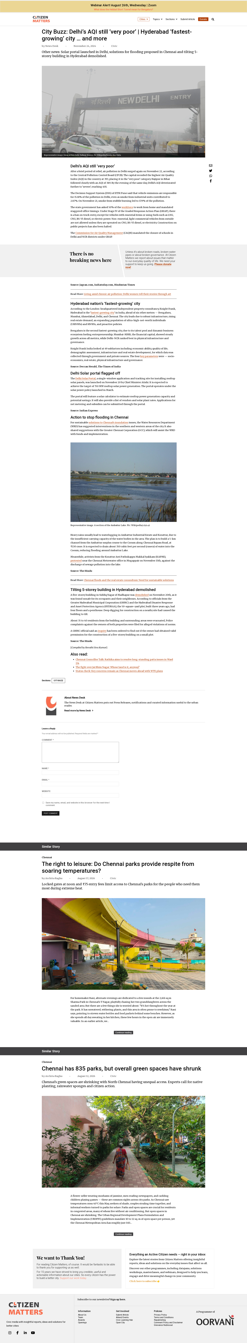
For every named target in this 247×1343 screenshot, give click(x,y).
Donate (203, 19)
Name (45, 768)
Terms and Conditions (164, 1317)
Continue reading (123, 1032)
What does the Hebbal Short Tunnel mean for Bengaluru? (123, 9)
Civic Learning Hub (124, 1320)
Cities (142, 19)
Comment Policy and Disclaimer (168, 1322)
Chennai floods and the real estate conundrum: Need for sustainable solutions (129, 580)
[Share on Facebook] (211, 181)
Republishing (160, 1320)
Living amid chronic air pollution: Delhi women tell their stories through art (127, 294)
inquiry (102, 630)
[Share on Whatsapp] (210, 175)
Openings (82, 1322)
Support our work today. (73, 1278)
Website (46, 791)
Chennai (47, 857)
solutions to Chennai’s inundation (108, 422)
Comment (48, 740)
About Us (82, 1315)
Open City (120, 1322)
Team (80, 1317)
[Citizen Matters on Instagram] (9, 1332)
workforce (127, 207)
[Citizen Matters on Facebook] (17, 1332)
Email (45, 780)
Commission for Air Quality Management (99, 232)
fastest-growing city (102, 312)
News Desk (51, 46)
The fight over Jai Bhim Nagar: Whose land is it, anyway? (107, 667)
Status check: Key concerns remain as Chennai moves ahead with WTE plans (119, 671)
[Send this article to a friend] (210, 165)
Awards (81, 1320)
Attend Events (122, 1317)
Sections (170, 19)
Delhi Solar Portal (85, 378)
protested (76, 560)
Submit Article (187, 19)
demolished (142, 594)
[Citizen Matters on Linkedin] (25, 1332)
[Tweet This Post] (210, 170)
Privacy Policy (160, 1315)
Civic (114, 46)
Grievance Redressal (163, 1325)
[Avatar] (51, 706)
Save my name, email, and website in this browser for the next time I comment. (78, 803)
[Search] (213, 19)
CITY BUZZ (58, 681)
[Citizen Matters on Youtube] (32, 1332)
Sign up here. (118, 1299)
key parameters (149, 356)
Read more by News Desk (77, 710)
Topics (156, 19)
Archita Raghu (53, 878)
